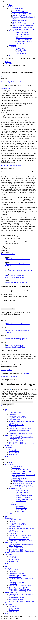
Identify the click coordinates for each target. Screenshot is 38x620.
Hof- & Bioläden (14, 452)
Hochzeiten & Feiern (11, 435)
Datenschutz (14, 376)
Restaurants (12, 414)
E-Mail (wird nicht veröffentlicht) (15, 296)
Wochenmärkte (13, 454)
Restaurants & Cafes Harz (17, 416)
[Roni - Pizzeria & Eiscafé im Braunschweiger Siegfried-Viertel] (19, 277)
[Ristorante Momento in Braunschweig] (17, 324)
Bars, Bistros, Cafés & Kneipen (18, 418)
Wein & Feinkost (14, 451)
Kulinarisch (8, 447)
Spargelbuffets (13, 426)
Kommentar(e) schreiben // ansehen (12, 82)
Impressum (4, 376)
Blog (6, 456)
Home (6, 409)
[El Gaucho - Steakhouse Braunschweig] (17, 259)
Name (6, 294)
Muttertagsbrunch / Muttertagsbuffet (20, 428)
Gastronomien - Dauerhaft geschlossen (20, 433)
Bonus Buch (8, 445)
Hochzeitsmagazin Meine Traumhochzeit (21, 444)
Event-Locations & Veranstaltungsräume (21, 437)
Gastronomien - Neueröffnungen (19, 432)
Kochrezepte (12, 449)
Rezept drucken (5, 88)
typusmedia (26, 373)
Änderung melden (6, 370)
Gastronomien (9, 411)
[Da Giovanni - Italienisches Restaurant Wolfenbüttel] (19, 265)
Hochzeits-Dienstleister (16, 442)
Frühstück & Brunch (15, 419)
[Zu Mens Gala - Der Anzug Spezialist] (16, 282)
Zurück (3, 68)
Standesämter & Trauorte (16, 440)
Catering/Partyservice (15, 439)
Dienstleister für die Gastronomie (19, 430)
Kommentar (8, 300)
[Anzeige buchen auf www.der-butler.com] (18, 270)
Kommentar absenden (8, 309)
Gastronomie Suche (15, 412)
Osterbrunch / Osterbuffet (16, 425)
